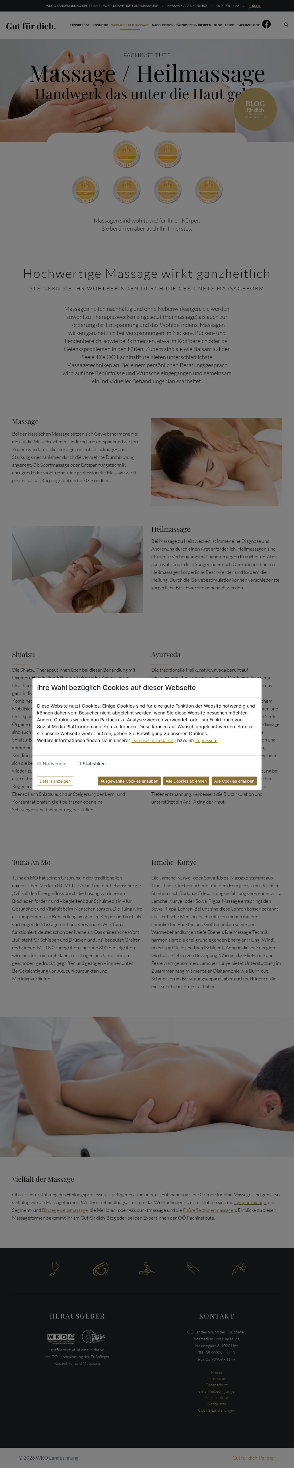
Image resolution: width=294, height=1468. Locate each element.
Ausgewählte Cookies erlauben (129, 781)
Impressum (206, 740)
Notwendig (55, 763)
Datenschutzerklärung (153, 740)
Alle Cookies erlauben (234, 781)
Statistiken (94, 763)
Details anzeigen (55, 781)
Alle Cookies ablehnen (186, 781)
